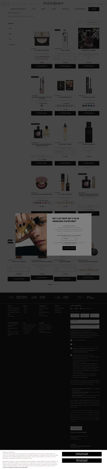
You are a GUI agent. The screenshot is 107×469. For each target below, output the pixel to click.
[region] (53, 459)
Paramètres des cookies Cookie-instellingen (82, 466)
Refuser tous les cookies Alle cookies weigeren (82, 460)
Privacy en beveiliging (8, 467)
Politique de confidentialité (20, 467)
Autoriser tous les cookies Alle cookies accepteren (82, 454)
